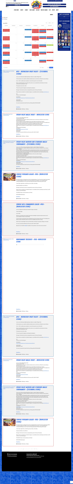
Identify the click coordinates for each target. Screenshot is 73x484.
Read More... (18, 134)
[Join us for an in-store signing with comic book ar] (62, 31)
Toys (50, 9)
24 (37, 50)
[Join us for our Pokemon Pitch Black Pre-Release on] (62, 37)
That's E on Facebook (12, 454)
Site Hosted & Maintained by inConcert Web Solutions (34, 457)
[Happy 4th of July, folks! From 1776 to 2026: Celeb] (65, 37)
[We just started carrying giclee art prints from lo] (69, 34)
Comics (26, 9)
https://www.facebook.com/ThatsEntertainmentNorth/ (25, 97)
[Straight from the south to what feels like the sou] (69, 37)
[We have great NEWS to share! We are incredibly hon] (59, 44)
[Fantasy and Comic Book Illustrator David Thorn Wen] (62, 41)
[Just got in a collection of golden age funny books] (65, 31)
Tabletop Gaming (44, 9)
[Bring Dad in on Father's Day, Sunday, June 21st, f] (69, 44)
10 (34, 448)
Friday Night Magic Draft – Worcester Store (32, 115)
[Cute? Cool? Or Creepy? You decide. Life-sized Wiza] (69, 31)
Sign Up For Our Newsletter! (54, 4)
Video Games (32, 9)
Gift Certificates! (54, 6)
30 (8, 27)
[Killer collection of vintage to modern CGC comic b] (62, 34)
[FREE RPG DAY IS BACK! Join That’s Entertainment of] (65, 44)
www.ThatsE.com (46, 91)
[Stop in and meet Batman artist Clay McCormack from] (59, 31)
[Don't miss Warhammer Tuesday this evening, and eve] (62, 44)
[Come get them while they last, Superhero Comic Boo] (65, 34)
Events (21, 9)
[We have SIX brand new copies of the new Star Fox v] (65, 41)
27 (8, 58)
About (57, 9)
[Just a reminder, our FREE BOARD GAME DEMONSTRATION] (59, 34)
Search (51, 67)
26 (52, 50)
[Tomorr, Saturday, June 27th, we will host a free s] (69, 41)
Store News (16, 9)
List (48, 67)
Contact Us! (17, 5)
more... (35, 56)
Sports (53, 9)
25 (45, 50)
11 (36, 448)
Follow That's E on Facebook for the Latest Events (64, 16)
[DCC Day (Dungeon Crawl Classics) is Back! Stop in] (59, 37)
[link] (22, 129)
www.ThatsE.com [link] (46, 125)
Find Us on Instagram (12, 455)
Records (37, 9)
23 (30, 50)
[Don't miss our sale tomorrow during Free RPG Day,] (59, 41)
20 (8, 50)
